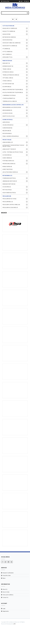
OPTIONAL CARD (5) (8, 77)
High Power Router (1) (9, 192)
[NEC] (15, 279)
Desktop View (6, 1)
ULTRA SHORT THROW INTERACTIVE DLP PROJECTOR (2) (13, 146)
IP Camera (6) (6, 48)
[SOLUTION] (15, 408)
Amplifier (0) (6, 122)
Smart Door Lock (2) (8, 116)
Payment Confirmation (8, 572)
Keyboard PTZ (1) (7, 57)
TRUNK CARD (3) (7, 69)
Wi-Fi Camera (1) (7, 54)
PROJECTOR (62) (7, 139)
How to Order (6, 592)
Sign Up (27, 1)
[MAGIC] (15, 482)
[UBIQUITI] (15, 371)
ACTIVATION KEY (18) (8, 83)
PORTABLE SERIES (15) (8, 160)
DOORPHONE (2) (7, 86)
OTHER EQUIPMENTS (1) (9, 98)
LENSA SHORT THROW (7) (9, 149)
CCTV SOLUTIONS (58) (8, 25)
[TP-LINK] (15, 334)
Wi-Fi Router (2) (7, 189)
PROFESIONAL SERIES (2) (9, 163)
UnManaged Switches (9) (10, 181)
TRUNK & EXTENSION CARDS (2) (11, 74)
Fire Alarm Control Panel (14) (11, 204)
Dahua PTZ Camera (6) (9, 31)
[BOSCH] (15, 390)
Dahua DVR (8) (6, 34)
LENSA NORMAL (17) (8, 142)
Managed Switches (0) (9, 184)
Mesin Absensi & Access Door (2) (12, 107)
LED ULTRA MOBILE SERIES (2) (10, 172)
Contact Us (5, 597)
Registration (6, 611)
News (4, 578)
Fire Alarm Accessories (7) (10, 207)
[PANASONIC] (15, 261)
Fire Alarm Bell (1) (8, 201)
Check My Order (7, 575)
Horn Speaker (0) (7, 127)
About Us (5, 589)
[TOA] (15, 316)
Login (21, 1)
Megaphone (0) (7, 130)
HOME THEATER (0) (7, 169)
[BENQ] (15, 538)
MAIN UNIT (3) (6, 63)
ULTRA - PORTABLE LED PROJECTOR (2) (13, 152)
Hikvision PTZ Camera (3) (10, 45)
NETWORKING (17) (7, 175)
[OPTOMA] (15, 427)
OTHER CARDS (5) (7, 80)
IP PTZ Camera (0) (7, 51)
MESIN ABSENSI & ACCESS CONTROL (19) (13, 104)
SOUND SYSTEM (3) (7, 119)
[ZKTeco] (15, 297)
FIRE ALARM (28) (7, 196)
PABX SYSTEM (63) (7, 60)
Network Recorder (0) (9, 37)
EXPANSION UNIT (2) (8, 66)
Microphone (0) (7, 133)
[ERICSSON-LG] (15, 445)
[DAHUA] (15, 224)
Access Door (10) (7, 113)
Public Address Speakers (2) (11, 136)
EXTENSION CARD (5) (8, 72)
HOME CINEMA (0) (7, 157)
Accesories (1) (7, 186)
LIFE (14, 623)
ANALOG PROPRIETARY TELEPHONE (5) (13, 89)
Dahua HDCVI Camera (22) (10, 28)
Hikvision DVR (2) (7, 39)
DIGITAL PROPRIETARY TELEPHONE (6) (13, 92)
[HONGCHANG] (15, 353)
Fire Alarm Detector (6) (9, 198)
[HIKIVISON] (15, 242)
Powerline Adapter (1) (9, 178)
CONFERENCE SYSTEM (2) (9, 95)
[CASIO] (15, 501)
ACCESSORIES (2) (7, 155)
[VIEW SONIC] (15, 519)
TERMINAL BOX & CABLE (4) (10, 101)
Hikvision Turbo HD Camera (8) (11, 42)
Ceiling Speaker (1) (8, 124)
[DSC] (15, 464)
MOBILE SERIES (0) (7, 166)
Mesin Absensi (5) (7, 110)
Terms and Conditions (8, 594)
